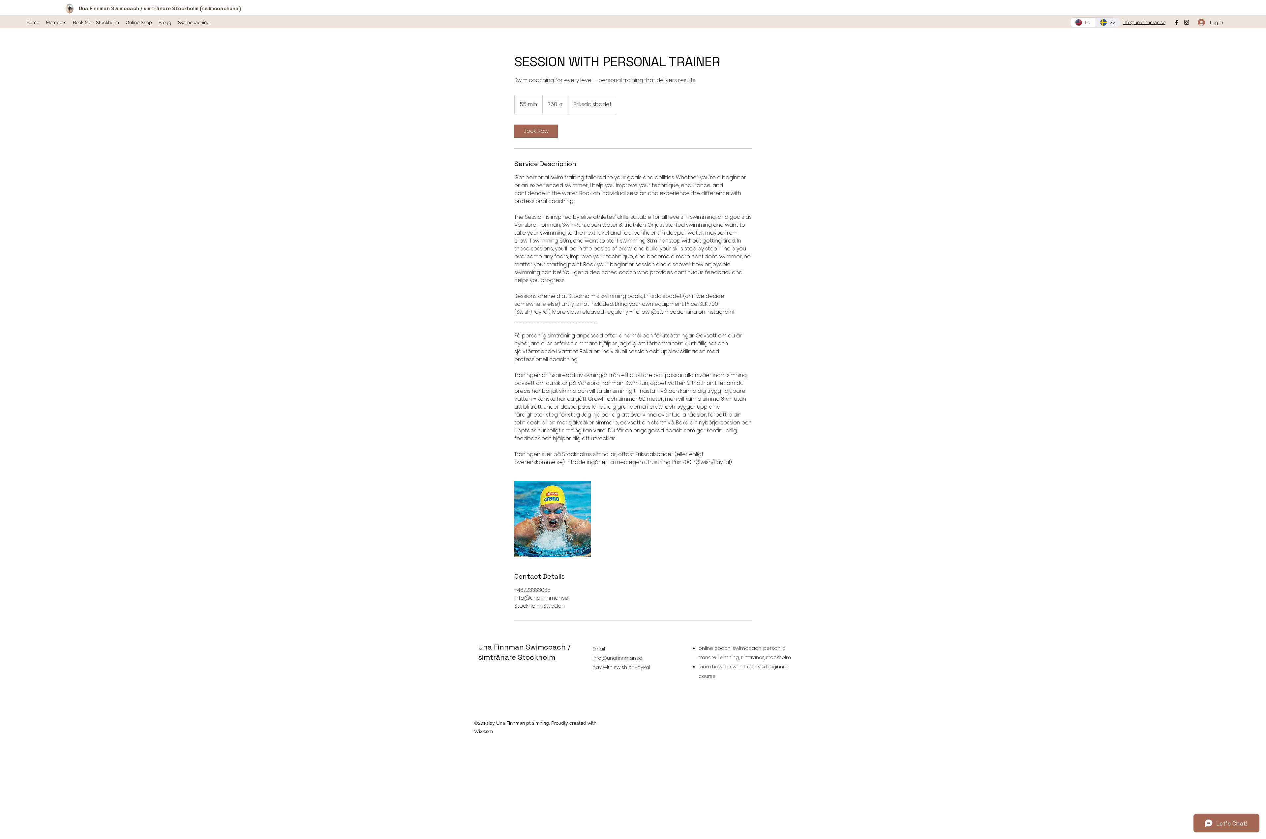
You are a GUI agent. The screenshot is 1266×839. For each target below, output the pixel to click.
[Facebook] (1176, 22)
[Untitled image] (552, 519)
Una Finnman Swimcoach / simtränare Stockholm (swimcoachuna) (160, 8)
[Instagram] (1186, 22)
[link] (536, 131)
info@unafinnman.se (617, 657)
